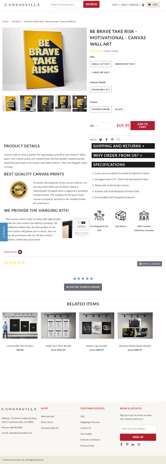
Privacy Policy (87, 445)
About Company (131, 4)
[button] (149, 263)
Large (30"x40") (101, 72)
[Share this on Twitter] (100, 139)
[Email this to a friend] (117, 139)
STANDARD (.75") (101, 89)
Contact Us (85, 428)
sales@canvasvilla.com (20, 432)
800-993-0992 (16, 427)
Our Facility (86, 433)
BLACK (119, 109)
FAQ (82, 416)
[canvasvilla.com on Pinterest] (127, 444)
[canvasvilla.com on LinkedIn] (133, 444)
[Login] (143, 5)
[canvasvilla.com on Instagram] (139, 444)
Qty (92, 125)
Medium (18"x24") (125, 63)
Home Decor (47, 422)
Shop (116, 4)
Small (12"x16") (101, 63)
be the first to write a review (83, 287)
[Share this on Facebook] (106, 139)
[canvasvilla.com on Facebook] (122, 444)
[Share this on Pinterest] (111, 139)
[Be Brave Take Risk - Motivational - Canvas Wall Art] (44, 59)
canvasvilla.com (17, 459)
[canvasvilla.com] (22, 5)
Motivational (47, 416)
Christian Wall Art (50, 428)
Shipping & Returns (90, 422)
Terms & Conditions (90, 439)
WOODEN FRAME (101, 109)
